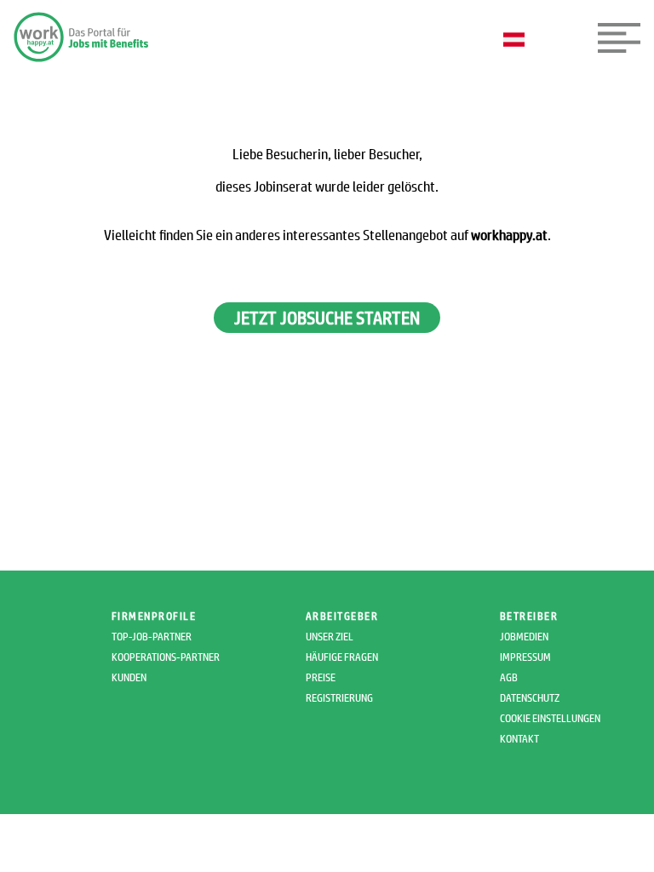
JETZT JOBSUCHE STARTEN (327, 317)
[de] (518, 40)
